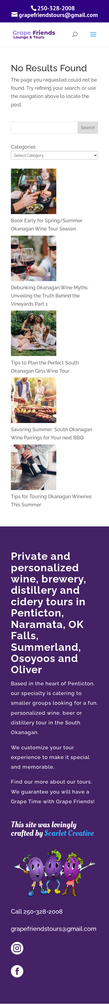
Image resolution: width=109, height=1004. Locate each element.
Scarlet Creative (69, 833)
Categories (23, 147)
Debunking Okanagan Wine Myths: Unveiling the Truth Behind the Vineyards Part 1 (49, 296)
